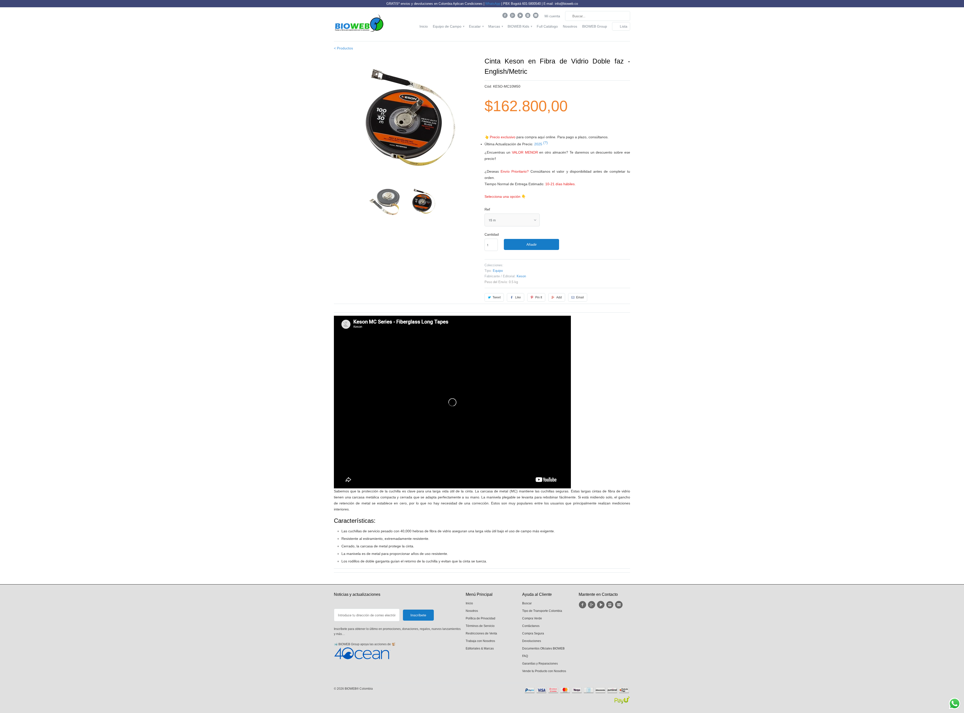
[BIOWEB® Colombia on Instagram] (528, 17)
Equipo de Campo (448, 26)
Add (559, 297)
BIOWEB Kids (520, 26)
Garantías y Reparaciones (540, 663)
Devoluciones (531, 641)
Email (580, 297)
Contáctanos (530, 626)
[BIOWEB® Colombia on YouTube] (520, 17)
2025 (541, 144)
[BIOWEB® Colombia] (359, 24)
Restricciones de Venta (481, 633)
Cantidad (492, 234)
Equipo (498, 271)
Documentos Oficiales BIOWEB (543, 648)
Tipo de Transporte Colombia (542, 611)
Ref (487, 209)
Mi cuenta (552, 16)
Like (518, 297)
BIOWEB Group (594, 26)
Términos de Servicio (480, 626)
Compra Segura (533, 633)
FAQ (525, 656)
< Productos (343, 48)
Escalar (476, 26)
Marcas (495, 26)
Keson (521, 276)
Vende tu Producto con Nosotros (544, 671)
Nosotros (570, 26)
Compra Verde (532, 618)
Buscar (527, 603)
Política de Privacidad (480, 618)
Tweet (497, 297)
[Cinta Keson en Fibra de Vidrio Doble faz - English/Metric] (406, 119)
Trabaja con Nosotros (480, 641)
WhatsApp (492, 4)
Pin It (538, 297)
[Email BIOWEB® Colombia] (536, 17)
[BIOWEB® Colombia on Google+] (513, 17)
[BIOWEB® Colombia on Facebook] (505, 17)
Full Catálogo (547, 26)
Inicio (423, 26)
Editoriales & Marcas (480, 648)
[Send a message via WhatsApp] (954, 703)
